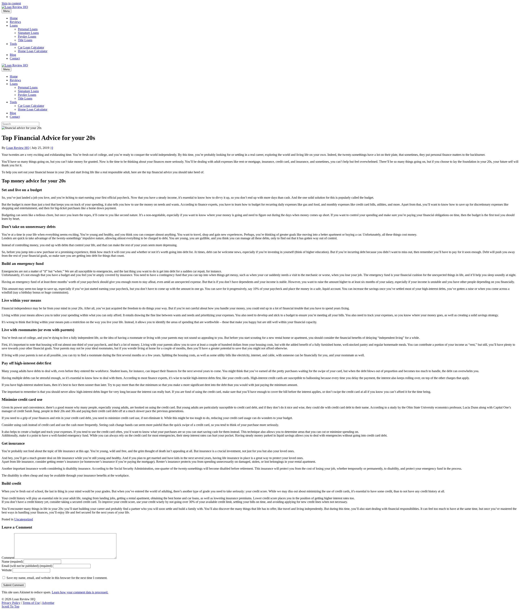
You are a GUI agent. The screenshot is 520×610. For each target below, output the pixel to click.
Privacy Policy (11, 603)
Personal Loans (28, 29)
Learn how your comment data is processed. (80, 592)
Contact (15, 58)
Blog (13, 54)
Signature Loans (28, 33)
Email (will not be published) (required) (27, 566)
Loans (14, 25)
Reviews (15, 22)
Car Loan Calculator (31, 47)
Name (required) (12, 561)
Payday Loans (27, 36)
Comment (8, 557)
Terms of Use (31, 603)
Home (14, 18)
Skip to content (11, 3)
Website (7, 570)
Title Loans (25, 40)
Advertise (48, 603)
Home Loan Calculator (32, 51)
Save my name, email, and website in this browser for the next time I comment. (56, 578)
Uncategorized (23, 519)
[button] (10, 606)
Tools (13, 44)
